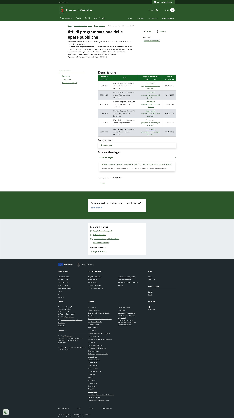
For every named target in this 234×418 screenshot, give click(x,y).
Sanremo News (92, 386)
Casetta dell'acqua (93, 351)
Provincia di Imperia (94, 360)
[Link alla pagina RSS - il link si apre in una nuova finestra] (157, 10)
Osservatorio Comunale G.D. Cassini (98, 313)
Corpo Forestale (92, 365)
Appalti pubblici (92, 280)
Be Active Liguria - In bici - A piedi (98, 354)
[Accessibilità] (5, 412)
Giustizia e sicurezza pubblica (126, 277)
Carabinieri (91, 316)
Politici (60, 291)
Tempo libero (140, 18)
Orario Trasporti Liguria (94, 371)
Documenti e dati (63, 280)
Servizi (87, 18)
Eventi (150, 295)
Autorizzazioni (92, 282)
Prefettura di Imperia (94, 398)
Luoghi (150, 292)
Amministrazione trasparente (83, 26)
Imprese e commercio (124, 280)
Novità (78, 18)
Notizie (150, 277)
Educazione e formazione (95, 288)
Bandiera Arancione (94, 310)
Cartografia (91, 342)
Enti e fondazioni (63, 282)
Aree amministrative (64, 277)
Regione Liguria (63, 2)
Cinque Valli (91, 374)
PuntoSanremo (92, 383)
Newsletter (151, 309)
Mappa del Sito (107, 408)
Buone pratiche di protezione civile (98, 400)
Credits (92, 408)
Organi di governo (63, 285)
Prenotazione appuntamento (127, 322)
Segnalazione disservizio (125, 320)
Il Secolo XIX (91, 380)
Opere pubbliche (99, 26)
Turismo (120, 285)
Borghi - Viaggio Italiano (95, 345)
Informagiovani (92, 392)
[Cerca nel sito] (172, 10)
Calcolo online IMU (93, 336)
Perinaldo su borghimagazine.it (97, 348)
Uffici (59, 294)
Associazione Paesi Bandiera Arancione (100, 319)
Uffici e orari (61, 323)
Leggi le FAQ (122, 318)
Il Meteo (90, 377)
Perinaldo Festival (93, 325)
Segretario (61, 297)
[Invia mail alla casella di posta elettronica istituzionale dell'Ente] (68, 316)
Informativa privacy (124, 307)
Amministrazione (66, 18)
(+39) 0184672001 (69, 314)
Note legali (121, 310)
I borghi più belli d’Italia (95, 322)
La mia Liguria (92, 330)
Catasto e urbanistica (94, 285)
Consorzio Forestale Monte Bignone (99, 333)
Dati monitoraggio (63, 408)
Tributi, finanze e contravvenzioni (128, 282)
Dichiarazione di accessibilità (126, 313)
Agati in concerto (93, 327)
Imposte (130, 18)
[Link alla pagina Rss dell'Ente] (149, 307)
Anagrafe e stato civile (95, 277)
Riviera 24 (91, 389)
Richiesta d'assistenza (124, 325)
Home (69, 26)
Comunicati (151, 280)
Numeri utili (61, 326)
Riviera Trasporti (93, 368)
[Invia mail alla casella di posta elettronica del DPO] (67, 336)
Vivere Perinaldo (99, 18)
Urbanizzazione (153, 18)
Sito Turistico (92, 307)
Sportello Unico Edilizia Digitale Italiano (100, 339)
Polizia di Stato (92, 363)
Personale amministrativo (65, 288)
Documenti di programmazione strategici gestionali (150, 86)
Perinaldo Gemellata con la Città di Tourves (101, 395)
